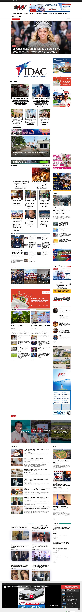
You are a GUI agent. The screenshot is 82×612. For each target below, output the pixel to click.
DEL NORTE (13, 82)
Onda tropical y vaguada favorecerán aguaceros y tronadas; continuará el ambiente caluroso (63, 224)
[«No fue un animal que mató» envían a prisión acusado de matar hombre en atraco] (20, 91)
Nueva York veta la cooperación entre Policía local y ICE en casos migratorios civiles (46, 253)
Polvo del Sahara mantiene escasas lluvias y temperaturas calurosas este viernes (65, 240)
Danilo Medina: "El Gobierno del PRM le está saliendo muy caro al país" (44, 348)
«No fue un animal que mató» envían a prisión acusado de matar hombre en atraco (35, 19)
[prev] (67, 19)
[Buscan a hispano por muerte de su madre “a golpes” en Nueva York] (20, 535)
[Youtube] (18, 0)
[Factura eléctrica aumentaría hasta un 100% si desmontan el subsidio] (14, 343)
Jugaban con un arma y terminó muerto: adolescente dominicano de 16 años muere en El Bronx (40, 527)
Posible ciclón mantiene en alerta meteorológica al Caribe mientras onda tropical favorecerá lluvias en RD (61, 211)
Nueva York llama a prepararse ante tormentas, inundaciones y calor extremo (20, 546)
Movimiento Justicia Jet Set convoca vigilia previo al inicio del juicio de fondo (64, 324)
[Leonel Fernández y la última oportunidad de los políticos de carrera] (62, 499)
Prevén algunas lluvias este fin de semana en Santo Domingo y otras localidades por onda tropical (65, 235)
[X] (15, 0)
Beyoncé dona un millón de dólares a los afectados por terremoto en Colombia (32, 237)
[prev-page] (12, 286)
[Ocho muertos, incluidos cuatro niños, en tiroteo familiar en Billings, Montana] (39, 238)
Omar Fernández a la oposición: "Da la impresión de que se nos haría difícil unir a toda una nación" (44, 355)
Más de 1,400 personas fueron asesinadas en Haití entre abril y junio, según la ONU (32, 253)
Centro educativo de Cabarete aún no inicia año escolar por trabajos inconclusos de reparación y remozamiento (17, 122)
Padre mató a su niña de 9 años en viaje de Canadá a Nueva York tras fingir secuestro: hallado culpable (19, 565)
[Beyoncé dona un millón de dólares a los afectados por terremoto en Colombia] (26, 238)
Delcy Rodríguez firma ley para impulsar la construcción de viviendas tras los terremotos (32, 260)
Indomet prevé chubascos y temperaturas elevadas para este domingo (64, 229)
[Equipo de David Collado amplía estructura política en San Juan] (34, 337)
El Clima (54, 207)
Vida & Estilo (26, 472)
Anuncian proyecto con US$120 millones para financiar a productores (24, 336)
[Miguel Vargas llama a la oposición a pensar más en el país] (40, 317)
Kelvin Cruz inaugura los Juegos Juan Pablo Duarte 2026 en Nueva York (40, 546)
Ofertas (14, 150)
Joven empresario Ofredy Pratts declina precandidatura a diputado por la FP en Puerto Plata (41, 102)
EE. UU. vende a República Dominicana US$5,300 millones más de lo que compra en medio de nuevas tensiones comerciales (24, 355)
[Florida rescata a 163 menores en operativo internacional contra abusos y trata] (17, 241)
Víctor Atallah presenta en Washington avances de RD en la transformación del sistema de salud (36, 498)
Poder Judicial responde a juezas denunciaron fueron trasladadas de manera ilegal (17, 201)
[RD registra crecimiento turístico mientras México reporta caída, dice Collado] (21, 431)
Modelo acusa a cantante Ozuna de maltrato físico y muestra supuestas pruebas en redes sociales (36, 507)
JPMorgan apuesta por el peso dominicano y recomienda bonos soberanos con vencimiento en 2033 (23, 349)
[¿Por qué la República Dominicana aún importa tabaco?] (20, 317)
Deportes (17, 280)
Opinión (54, 463)
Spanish (69, 611)
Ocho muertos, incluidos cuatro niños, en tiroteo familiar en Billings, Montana (45, 237)
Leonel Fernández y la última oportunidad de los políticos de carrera (60, 508)
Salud (25, 452)
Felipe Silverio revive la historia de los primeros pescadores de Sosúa (44, 120)
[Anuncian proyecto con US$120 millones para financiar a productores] (14, 337)
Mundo (12, 249)
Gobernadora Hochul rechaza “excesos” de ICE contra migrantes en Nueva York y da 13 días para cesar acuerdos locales (40, 565)
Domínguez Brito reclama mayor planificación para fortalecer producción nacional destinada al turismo (44, 343)
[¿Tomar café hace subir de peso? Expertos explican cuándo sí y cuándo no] (17, 453)
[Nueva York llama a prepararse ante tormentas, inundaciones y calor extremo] (20, 556)
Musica (25, 482)
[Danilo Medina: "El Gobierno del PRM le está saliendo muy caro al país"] (34, 349)
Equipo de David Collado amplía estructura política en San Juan (44, 336)
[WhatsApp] (16, 0)
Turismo (21, 428)
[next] (69, 19)
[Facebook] (11, 0)
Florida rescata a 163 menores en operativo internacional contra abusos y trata (17, 253)
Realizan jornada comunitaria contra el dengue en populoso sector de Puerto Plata (31, 120)
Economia (13, 323)
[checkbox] (79, 609)
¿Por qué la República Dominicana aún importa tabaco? (20, 326)
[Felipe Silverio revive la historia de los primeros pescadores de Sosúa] (44, 113)
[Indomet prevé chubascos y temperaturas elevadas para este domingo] (55, 230)
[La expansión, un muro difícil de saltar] (62, 454)
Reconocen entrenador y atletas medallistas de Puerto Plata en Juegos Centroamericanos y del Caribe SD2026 (43, 280)
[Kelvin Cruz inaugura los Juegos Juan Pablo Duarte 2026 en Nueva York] (41, 556)
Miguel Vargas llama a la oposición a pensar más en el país (40, 326)
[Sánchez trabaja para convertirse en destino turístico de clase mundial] (41, 431)
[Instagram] (13, 0)
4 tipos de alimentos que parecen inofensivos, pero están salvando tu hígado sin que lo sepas (36, 488)
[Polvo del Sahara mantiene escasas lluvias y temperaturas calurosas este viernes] (55, 241)
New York (33, 530)
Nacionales (33, 323)
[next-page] (13, 286)
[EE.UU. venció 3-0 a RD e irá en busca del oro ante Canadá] (41, 37)
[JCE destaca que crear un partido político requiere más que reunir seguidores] (20, 175)
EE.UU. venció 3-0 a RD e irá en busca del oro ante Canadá (17, 282)
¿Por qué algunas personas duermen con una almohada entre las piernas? (35, 470)
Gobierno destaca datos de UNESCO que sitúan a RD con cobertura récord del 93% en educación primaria (30, 203)
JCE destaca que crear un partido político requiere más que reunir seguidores (64, 317)
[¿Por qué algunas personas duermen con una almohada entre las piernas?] (17, 473)
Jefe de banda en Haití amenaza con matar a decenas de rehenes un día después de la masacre (32, 245)
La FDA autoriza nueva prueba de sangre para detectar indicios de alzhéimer (35, 459)
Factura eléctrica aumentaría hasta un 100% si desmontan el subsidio (24, 342)
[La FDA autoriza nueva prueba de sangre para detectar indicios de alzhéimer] (17, 462)
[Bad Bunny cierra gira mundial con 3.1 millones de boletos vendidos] (17, 482)
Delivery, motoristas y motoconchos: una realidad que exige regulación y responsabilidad (61, 484)
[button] (69, 13)
